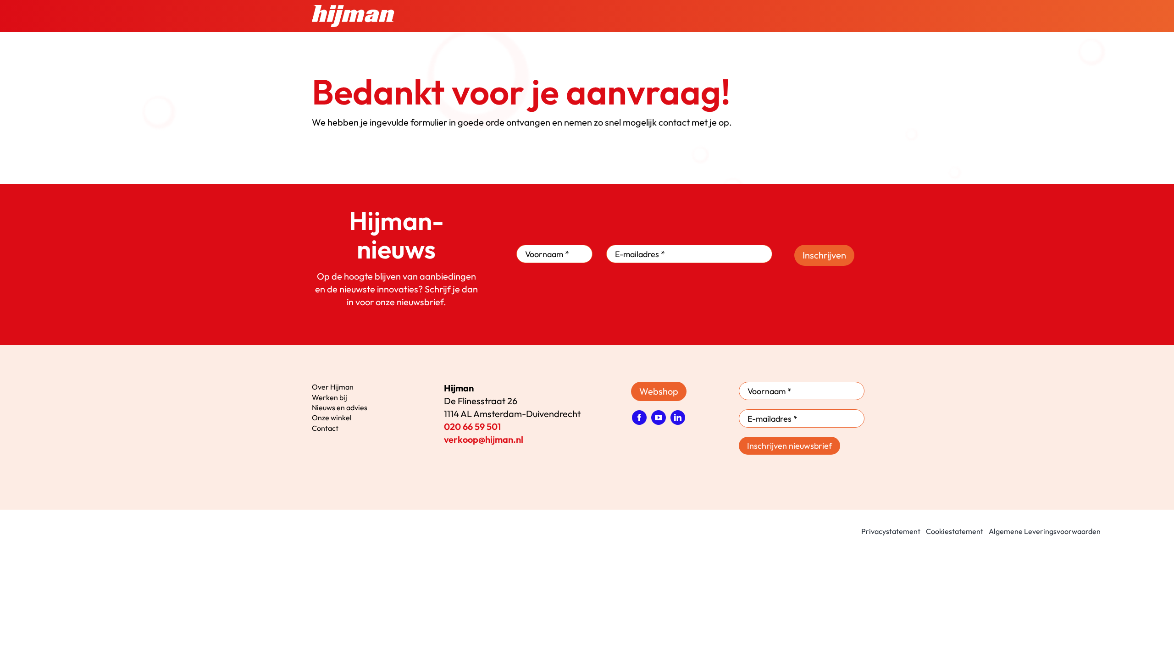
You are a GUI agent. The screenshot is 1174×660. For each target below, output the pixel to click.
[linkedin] (677, 417)
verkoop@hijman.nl (483, 439)
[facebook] (639, 417)
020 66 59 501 (472, 426)
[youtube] (658, 417)
